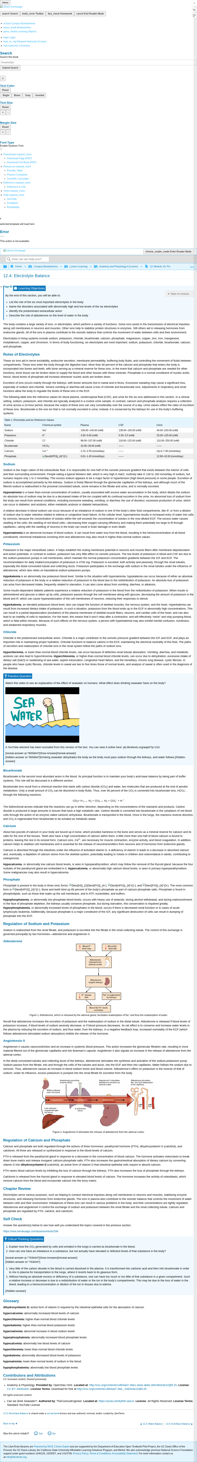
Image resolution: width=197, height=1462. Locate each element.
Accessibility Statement (124, 1453)
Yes (41, 1433)
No (54, 1433)
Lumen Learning (78, 266)
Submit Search (10, 67)
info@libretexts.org (15, 1457)
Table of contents (179, 294)
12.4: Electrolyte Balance (15, 1413)
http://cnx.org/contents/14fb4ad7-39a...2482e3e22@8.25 (112, 1388)
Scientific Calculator (18, 178)
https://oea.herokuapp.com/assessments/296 (30, 1231)
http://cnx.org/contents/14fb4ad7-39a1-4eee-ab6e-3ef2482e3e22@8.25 (133, 1385)
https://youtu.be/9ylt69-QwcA (116, 1401)
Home (18, 266)
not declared (53, 1413)
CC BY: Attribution (18, 1388)
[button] (12, 203)
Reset (5, 90)
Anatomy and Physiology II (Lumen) (119, 266)
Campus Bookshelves (45, 266)
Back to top (9, 1423)
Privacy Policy (80, 1453)
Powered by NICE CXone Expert (52, 1446)
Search (9, 259)
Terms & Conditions (100, 1453)
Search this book (9, 57)
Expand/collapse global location (192, 265)
